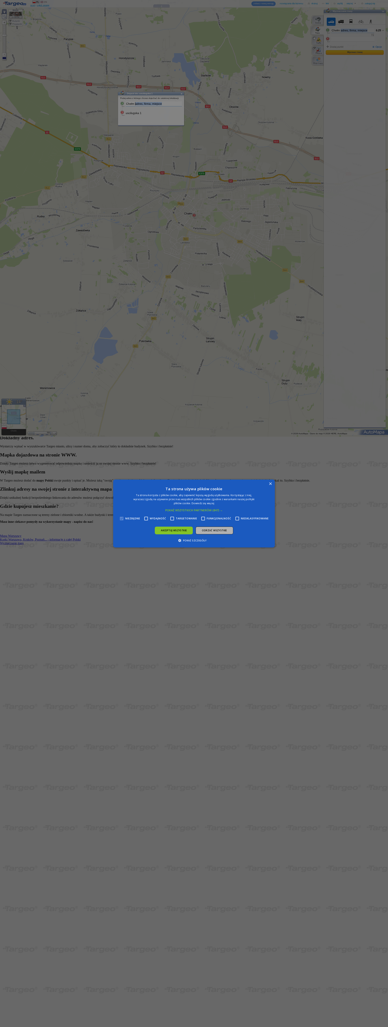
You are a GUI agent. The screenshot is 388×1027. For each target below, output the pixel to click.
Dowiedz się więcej (203, 503)
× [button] (270, 483)
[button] (194, 510)
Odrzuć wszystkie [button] (214, 530)
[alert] (194, 513)
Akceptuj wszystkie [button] (174, 530)
